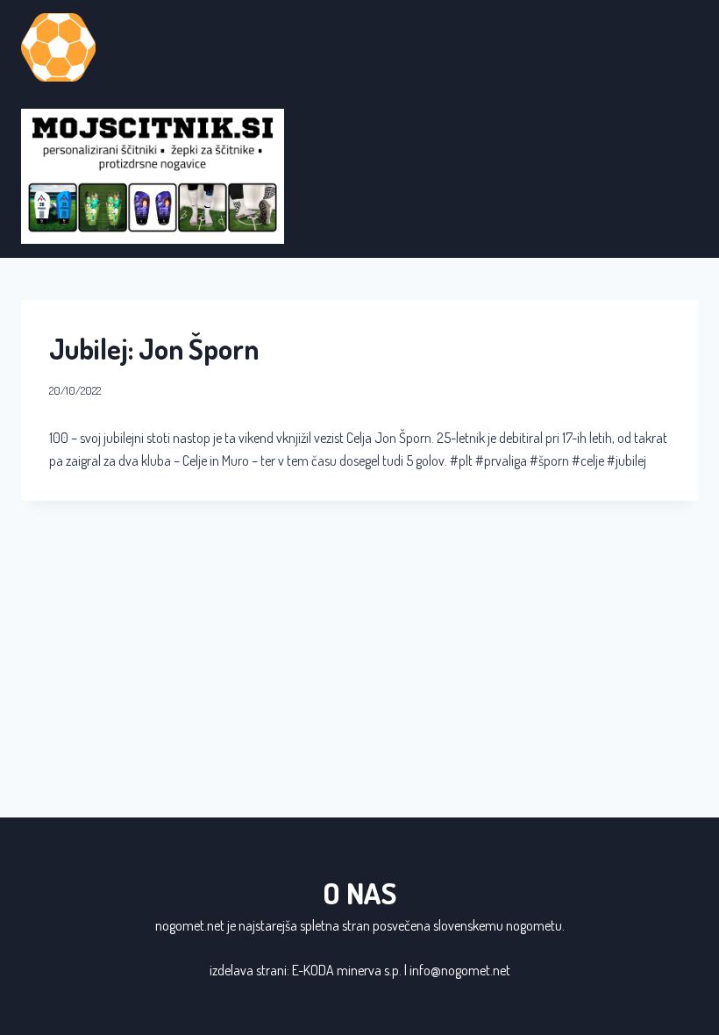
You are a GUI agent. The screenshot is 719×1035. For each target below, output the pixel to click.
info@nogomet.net (459, 970)
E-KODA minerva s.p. (347, 970)
